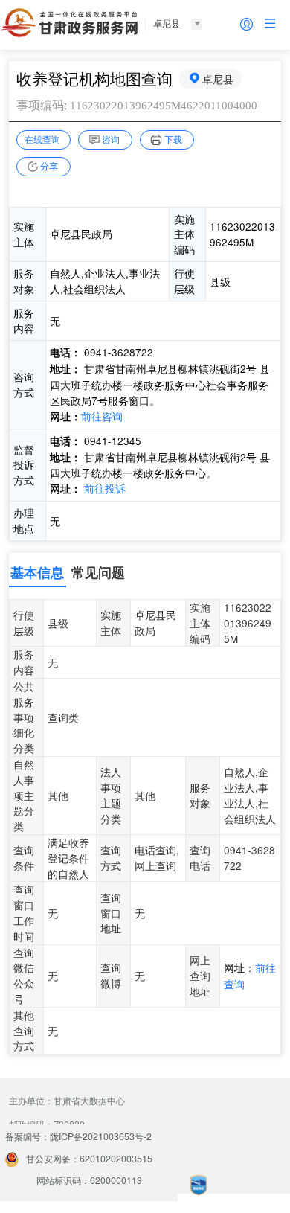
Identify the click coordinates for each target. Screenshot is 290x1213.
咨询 (111, 139)
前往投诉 (105, 488)
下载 (173, 139)
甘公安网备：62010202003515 (89, 1158)
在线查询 (42, 139)
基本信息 (37, 572)
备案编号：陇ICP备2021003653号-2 (78, 1136)
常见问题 (98, 572)
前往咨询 (102, 416)
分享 (49, 166)
